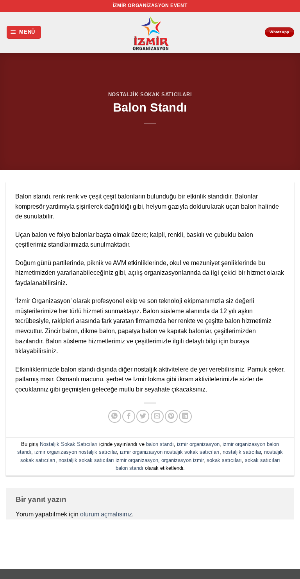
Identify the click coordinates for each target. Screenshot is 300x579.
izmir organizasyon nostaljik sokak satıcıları (170, 452)
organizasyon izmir (182, 460)
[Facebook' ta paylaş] (128, 416)
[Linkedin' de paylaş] (185, 416)
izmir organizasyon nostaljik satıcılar (75, 452)
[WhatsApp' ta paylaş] (114, 416)
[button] (24, 32)
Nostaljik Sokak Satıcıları (150, 94)
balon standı (160, 444)
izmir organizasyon (198, 444)
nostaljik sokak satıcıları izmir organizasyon (108, 460)
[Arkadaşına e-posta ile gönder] (157, 416)
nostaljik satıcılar (242, 452)
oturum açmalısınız (106, 514)
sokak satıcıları (224, 460)
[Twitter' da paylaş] (142, 416)
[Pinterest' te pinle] (171, 416)
